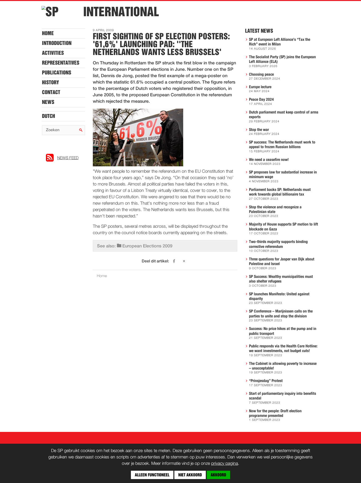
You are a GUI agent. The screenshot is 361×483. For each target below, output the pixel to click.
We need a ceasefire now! (269, 160)
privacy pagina (224, 463)
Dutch (48, 116)
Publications (56, 72)
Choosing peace (261, 74)
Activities (53, 53)
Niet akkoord (190, 475)
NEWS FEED (68, 158)
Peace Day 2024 (261, 99)
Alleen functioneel (152, 475)
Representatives (60, 62)
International (121, 12)
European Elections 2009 (147, 246)
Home (48, 33)
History (50, 82)
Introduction (56, 43)
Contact (51, 92)
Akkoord (218, 475)
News (48, 102)
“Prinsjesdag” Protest (266, 381)
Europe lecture (260, 87)
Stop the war (259, 130)
